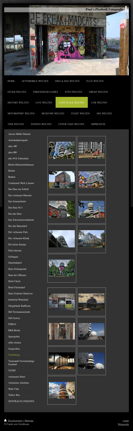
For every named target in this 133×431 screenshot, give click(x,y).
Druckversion (15, 420)
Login (126, 420)
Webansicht (123, 424)
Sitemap (28, 420)
